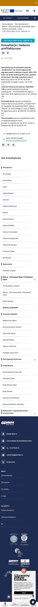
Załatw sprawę (22, 18)
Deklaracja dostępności (8, 517)
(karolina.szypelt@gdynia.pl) (16, 140)
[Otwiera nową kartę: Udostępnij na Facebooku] (3, 53)
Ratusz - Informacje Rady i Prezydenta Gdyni (18, 26)
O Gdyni (3, 496)
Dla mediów (5, 489)
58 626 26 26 (10, 462)
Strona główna (7, 24)
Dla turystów (5, 482)
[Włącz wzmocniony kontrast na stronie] (34, 11)
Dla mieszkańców (21, 24)
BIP (2, 524)
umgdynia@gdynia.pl (14, 455)
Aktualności (7, 18)
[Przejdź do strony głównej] (5, 11)
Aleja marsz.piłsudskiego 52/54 (18, 441)
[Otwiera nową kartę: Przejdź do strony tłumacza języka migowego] (27, 11)
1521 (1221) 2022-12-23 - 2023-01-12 (16, 31)
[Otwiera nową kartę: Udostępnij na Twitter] (8, 53)
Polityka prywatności (7, 510)
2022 (20, 29)
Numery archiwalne (9, 29)
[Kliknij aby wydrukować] (13, 145)
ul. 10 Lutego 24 (12, 448)
